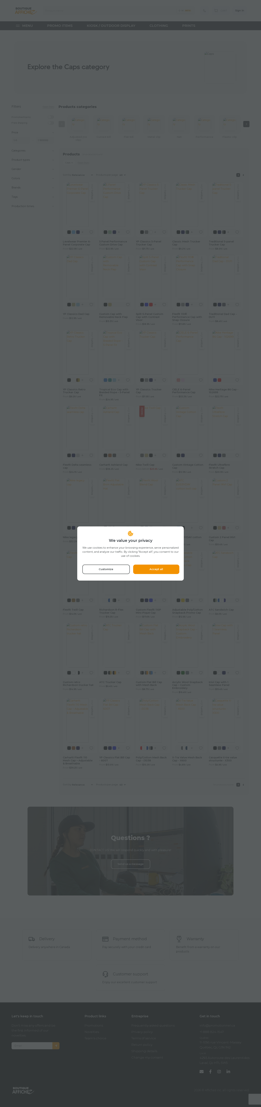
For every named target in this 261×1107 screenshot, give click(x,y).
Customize (106, 569)
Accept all (156, 569)
